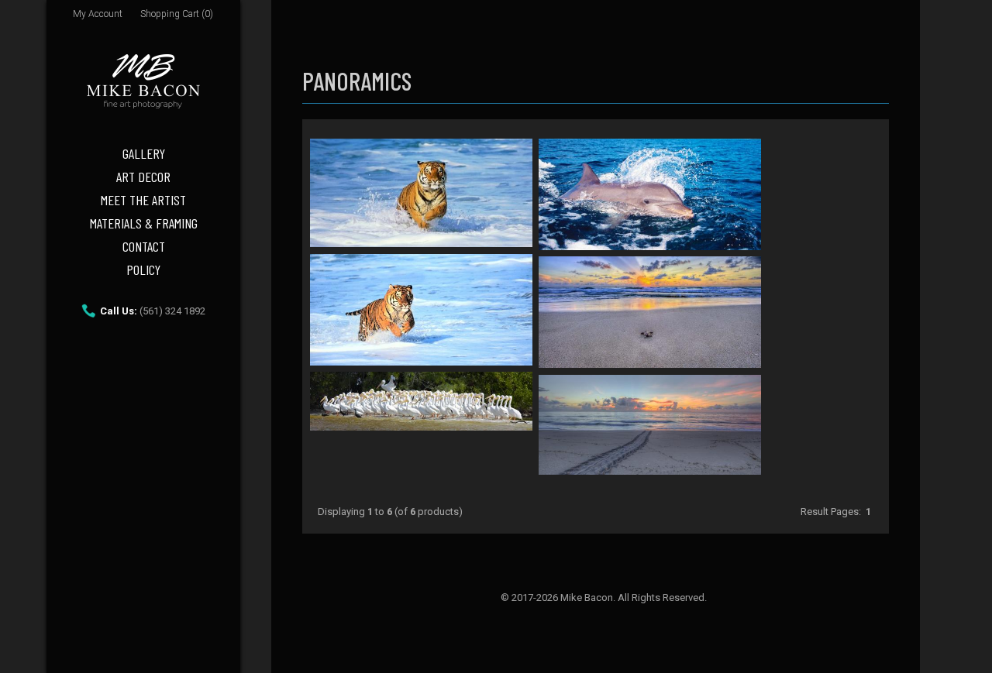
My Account (97, 14)
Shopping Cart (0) (176, 14)
